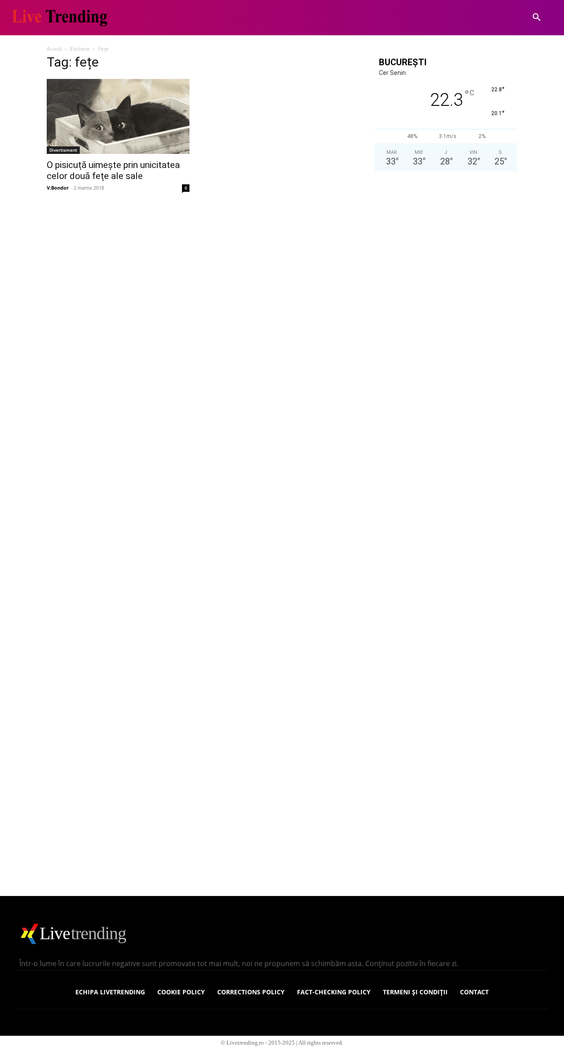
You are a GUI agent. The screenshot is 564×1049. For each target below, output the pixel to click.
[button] (536, 17)
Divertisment (63, 150)
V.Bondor (58, 187)
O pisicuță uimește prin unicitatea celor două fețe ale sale (113, 170)
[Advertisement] (446, 536)
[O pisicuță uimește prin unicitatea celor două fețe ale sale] (118, 116)
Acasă (54, 48)
